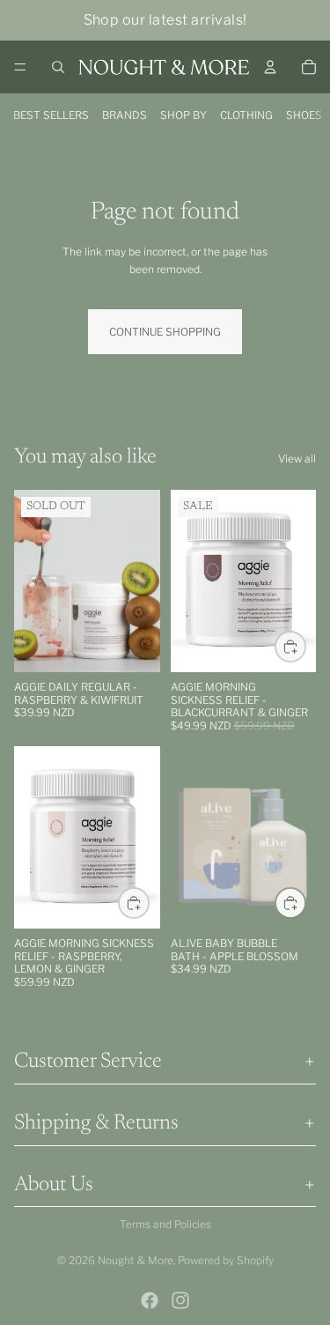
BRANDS (124, 115)
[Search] (58, 67)
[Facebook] (149, 1300)
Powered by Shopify (226, 1260)
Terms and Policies (165, 1224)
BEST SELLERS (51, 115)
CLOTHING (246, 115)
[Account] (270, 67)
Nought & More (135, 1260)
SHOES (304, 115)
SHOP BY (183, 115)
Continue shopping (165, 331)
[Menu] (20, 67)
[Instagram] (180, 1300)
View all (297, 458)
